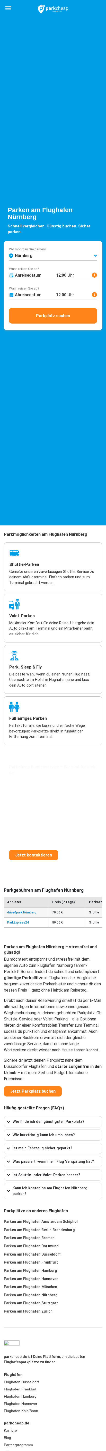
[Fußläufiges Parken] (14, 707)
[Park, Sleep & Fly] (14, 655)
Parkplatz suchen (53, 315)
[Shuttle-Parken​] (14, 553)
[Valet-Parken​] (14, 604)
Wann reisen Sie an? (24, 268)
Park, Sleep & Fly (25, 667)
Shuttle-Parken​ (24, 564)
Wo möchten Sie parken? (28, 249)
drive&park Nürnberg (21, 912)
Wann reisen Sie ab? (24, 288)
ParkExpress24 (18, 922)
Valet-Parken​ (22, 615)
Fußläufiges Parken (28, 718)
